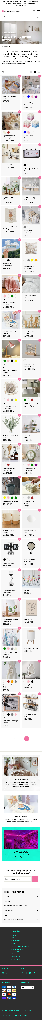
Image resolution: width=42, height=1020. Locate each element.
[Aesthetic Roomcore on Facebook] (26, 973)
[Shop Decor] (21, 804)
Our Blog (14, 944)
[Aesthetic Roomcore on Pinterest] (30, 973)
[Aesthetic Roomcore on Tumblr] (34, 973)
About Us (14, 954)
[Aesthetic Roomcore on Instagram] (22, 973)
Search (14, 935)
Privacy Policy (7, 1015)
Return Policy (15, 941)
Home (4, 33)
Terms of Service (17, 957)
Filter (7, 72)
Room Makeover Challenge (17, 950)
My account (15, 959)
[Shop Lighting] (21, 839)
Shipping (14, 938)
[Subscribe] (35, 879)
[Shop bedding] (21, 766)
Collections (11, 33)
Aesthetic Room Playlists (20, 946)
